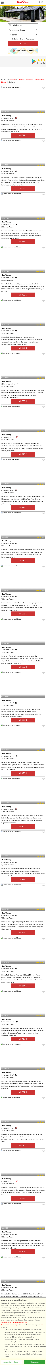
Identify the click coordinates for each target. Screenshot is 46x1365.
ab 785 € (23, 667)
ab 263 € (23, 826)
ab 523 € (23, 1145)
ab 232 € (23, 561)
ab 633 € (23, 401)
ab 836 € (23, 242)
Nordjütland (29, 80)
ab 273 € (23, 614)
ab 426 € (23, 773)
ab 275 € (23, 454)
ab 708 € (23, 720)
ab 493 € (23, 1198)
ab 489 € (23, 295)
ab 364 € (23, 986)
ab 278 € (23, 507)
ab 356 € (23, 348)
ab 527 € (23, 1092)
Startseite (13, 80)
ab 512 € (23, 135)
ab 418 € (23, 1039)
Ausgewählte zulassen (11, 1362)
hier (42, 1325)
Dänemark (20, 80)
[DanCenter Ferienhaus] (23, 2)
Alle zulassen (34, 1362)
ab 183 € (23, 880)
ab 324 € (23, 1252)
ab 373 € (23, 933)
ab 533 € (23, 188)
